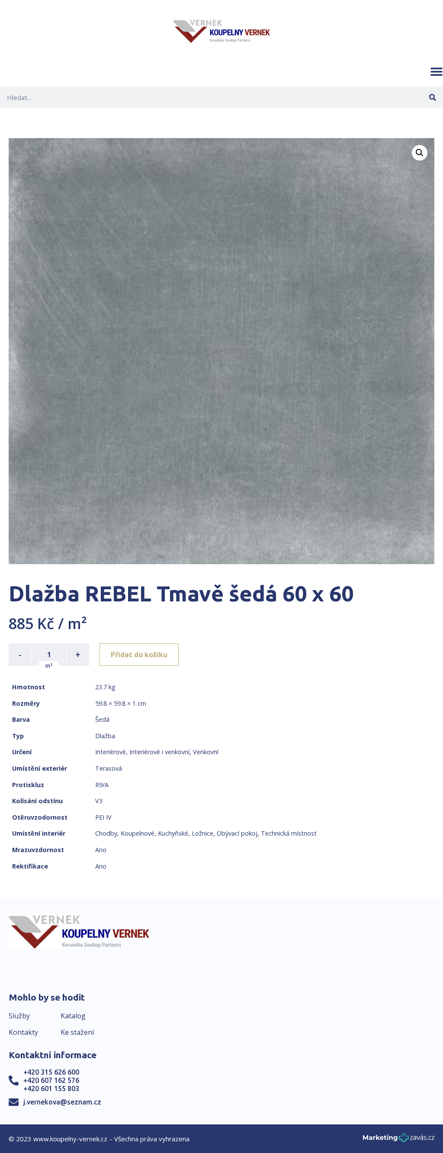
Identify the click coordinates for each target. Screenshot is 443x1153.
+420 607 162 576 (51, 1080)
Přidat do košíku (139, 654)
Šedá (102, 719)
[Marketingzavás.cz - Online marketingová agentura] (398, 1140)
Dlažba (105, 736)
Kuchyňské (173, 833)
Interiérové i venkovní (159, 752)
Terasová (108, 768)
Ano (100, 850)
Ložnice (202, 833)
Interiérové (110, 752)
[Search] (432, 97)
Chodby (106, 833)
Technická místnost (289, 833)
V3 (99, 801)
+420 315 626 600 (51, 1072)
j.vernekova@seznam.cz (62, 1102)
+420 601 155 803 (51, 1088)
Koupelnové (137, 833)
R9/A (102, 785)
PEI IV (103, 817)
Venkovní (205, 752)
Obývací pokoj (237, 833)
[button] (436, 71)
